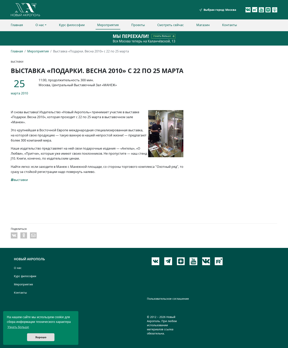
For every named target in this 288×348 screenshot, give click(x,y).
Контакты (229, 25)
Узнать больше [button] (18, 327)
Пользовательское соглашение (168, 299)
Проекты (138, 25)
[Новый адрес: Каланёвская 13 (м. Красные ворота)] (144, 38)
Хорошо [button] (40, 337)
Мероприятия (108, 25)
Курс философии (72, 25)
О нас (39, 25)
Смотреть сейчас (170, 25)
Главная (17, 25)
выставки (21, 180)
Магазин (203, 25)
